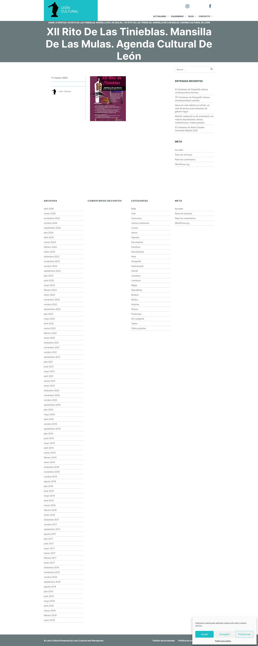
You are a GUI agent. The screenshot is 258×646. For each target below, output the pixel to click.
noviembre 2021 (52, 347)
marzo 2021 (49, 381)
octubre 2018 (50, 476)
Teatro (134, 323)
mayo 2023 (49, 285)
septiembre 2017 (52, 529)
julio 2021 (48, 361)
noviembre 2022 (52, 299)
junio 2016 (49, 596)
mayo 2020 (49, 414)
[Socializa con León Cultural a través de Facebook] (208, 4)
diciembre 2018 (51, 467)
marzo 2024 (50, 242)
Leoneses (135, 275)
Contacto (204, 16)
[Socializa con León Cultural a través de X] (196, 4)
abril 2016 (49, 605)
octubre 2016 (50, 577)
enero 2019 (49, 462)
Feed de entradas (183, 154)
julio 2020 (48, 409)
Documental (137, 242)
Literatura (136, 280)
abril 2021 (48, 376)
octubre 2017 (50, 524)
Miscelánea (136, 290)
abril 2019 (49, 448)
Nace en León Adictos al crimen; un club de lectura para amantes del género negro (192, 108)
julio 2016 (48, 591)
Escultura (135, 247)
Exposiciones (137, 251)
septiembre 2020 (52, 405)
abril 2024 (49, 237)
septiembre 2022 (52, 309)
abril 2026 (49, 208)
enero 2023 (49, 294)
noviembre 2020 (52, 395)
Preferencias (244, 634)
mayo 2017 (49, 548)
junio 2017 (49, 543)
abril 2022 (49, 323)
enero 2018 (49, 515)
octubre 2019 (50, 424)
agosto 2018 (50, 481)
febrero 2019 (50, 457)
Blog (191, 16)
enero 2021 (49, 385)
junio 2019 (49, 438)
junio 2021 (49, 366)
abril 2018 (49, 500)
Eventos (61, 22)
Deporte (135, 237)
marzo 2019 (50, 452)
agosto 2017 (50, 534)
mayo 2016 (49, 601)
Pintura (134, 309)
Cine (133, 213)
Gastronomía (137, 266)
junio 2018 (49, 491)
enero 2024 (49, 251)
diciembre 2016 (51, 567)
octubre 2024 (50, 223)
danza (134, 232)
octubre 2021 (50, 352)
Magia (134, 285)
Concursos (136, 218)
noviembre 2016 (52, 572)
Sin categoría (137, 318)
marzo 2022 (50, 328)
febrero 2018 (50, 510)
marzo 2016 (50, 610)
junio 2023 (49, 280)
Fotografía (136, 261)
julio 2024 (48, 232)
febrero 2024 (50, 247)
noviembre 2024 (52, 218)
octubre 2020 (50, 400)
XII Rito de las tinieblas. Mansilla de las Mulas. (95, 22)
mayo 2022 (49, 318)
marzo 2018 (50, 505)
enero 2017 (49, 562)
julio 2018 (48, 486)
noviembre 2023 (52, 261)
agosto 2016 (50, 586)
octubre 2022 (50, 304)
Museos (135, 294)
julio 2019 (48, 433)
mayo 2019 (49, 443)
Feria (133, 256)
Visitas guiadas (138, 328)
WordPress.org (182, 164)
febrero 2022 (50, 333)
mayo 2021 (49, 371)
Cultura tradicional (140, 223)
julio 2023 (48, 275)
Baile (133, 208)
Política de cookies (223, 641)
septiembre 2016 (52, 582)
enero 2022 (49, 338)
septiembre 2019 (52, 428)
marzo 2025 (50, 213)
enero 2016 (49, 620)
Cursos (134, 227)
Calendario (177, 16)
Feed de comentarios (185, 159)
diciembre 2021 (51, 342)
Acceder (179, 150)
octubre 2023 (50, 266)
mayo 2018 (49, 495)
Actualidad (159, 16)
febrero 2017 (50, 558)
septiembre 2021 (52, 357)
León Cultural (53, 640)
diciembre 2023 (51, 256)
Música (134, 299)
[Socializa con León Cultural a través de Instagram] (185, 4)
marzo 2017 (49, 553)
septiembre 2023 (52, 271)
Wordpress (97, 640)
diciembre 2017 (51, 519)
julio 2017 (48, 538)
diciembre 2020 (51, 390)
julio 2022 (48, 314)
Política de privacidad (164, 640)
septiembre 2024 (52, 227)
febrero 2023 (50, 290)
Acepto (204, 634)
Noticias (135, 304)
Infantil (134, 271)
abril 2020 (49, 419)
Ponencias (136, 314)
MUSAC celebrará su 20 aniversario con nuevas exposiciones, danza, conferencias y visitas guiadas (194, 119)
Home (51, 22)
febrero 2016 (50, 615)
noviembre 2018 (52, 471)
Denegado (224, 634)
